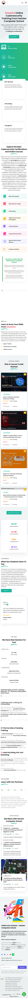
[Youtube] (10, 954)
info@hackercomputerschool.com (13, 960)
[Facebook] (2, 954)
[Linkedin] (4, 954)
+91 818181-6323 (8, 958)
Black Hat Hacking (14, 196)
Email (2, 964)
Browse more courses (13, 512)
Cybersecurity (7, 876)
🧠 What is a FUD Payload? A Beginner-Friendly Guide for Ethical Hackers (12, 844)
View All (6, 590)
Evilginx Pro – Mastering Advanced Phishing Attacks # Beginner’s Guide (12, 830)
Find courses (13, 36)
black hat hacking (8, 825)
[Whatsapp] (13, 954)
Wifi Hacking (12, 211)
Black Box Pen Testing (15, 204)
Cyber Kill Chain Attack (15, 233)
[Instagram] (7, 954)
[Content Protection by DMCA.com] (2, 979)
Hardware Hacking (14, 249)
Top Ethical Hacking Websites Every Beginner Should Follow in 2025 (13, 880)
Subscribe (22, 967)
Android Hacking (13, 226)
